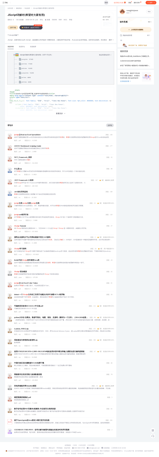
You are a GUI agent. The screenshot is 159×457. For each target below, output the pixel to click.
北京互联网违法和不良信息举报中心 (81, 451)
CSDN (75, 445)
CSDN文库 (82, 445)
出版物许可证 (66, 453)
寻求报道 (59, 448)
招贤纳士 (44, 448)
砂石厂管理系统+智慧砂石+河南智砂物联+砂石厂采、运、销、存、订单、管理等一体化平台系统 (135, 65)
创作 (151, 2)
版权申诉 (58, 453)
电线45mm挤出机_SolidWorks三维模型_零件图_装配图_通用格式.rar (135, 56)
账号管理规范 (139, 451)
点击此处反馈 (124, 81)
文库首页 (10, 8)
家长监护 (96, 451)
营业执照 (73, 453)
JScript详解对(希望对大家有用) (26, 14)
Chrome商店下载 (129, 451)
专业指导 (27, 8)
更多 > (150, 22)
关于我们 (36, 448)
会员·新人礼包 (119, 2)
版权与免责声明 (148, 451)
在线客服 (107, 448)
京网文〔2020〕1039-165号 (48, 451)
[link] (10, 8)
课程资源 (19, 8)
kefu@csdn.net (94, 448)
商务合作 (52, 448)
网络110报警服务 (105, 451)
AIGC (65, 20)
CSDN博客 (90, 445)
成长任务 (137, 2)
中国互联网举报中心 (117, 451)
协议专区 (67, 448)
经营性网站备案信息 (64, 451)
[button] (111, 40)
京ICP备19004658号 (32, 451)
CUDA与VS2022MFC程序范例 (130, 61)
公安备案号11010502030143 (16, 451)
